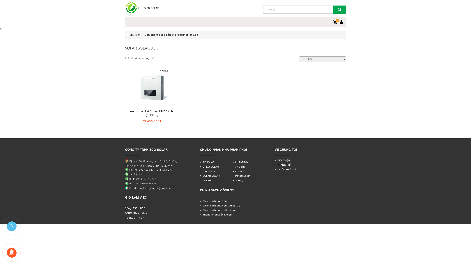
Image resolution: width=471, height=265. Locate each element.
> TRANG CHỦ (283, 164)
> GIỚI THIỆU (282, 160)
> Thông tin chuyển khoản (216, 214)
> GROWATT (207, 171)
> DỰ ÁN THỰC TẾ (285, 169)
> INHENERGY (240, 162)
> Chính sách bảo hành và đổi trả (220, 205)
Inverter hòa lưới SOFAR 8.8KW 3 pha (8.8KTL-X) (152, 113)
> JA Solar (239, 166)
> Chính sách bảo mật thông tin (219, 210)
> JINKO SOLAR (209, 166)
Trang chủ (133, 34)
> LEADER (206, 180)
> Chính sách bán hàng (214, 200)
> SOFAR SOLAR (210, 175)
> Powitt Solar (241, 175)
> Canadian (240, 171)
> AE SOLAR (207, 162)
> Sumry (238, 180)
